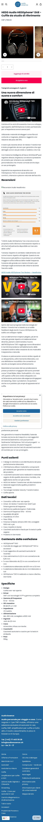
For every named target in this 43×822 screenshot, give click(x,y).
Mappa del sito (28, 794)
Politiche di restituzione (31, 778)
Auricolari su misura (9, 768)
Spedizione (26, 761)
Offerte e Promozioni (9, 758)
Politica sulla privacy (10, 426)
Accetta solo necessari (21, 416)
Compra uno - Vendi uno (32, 765)
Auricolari (5, 765)
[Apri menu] (2, 4)
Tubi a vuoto (6, 803)
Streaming (5, 788)
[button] (6, 818)
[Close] (40, 395)
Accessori (5, 807)
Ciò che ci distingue (29, 758)
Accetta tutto (21, 411)
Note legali (26, 774)
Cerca (24, 754)
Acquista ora (21, 80)
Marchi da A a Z (7, 761)
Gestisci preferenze (21, 421)
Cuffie (3, 772)
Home (3, 754)
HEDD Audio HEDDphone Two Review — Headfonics (21, 272)
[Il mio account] (36, 4)
